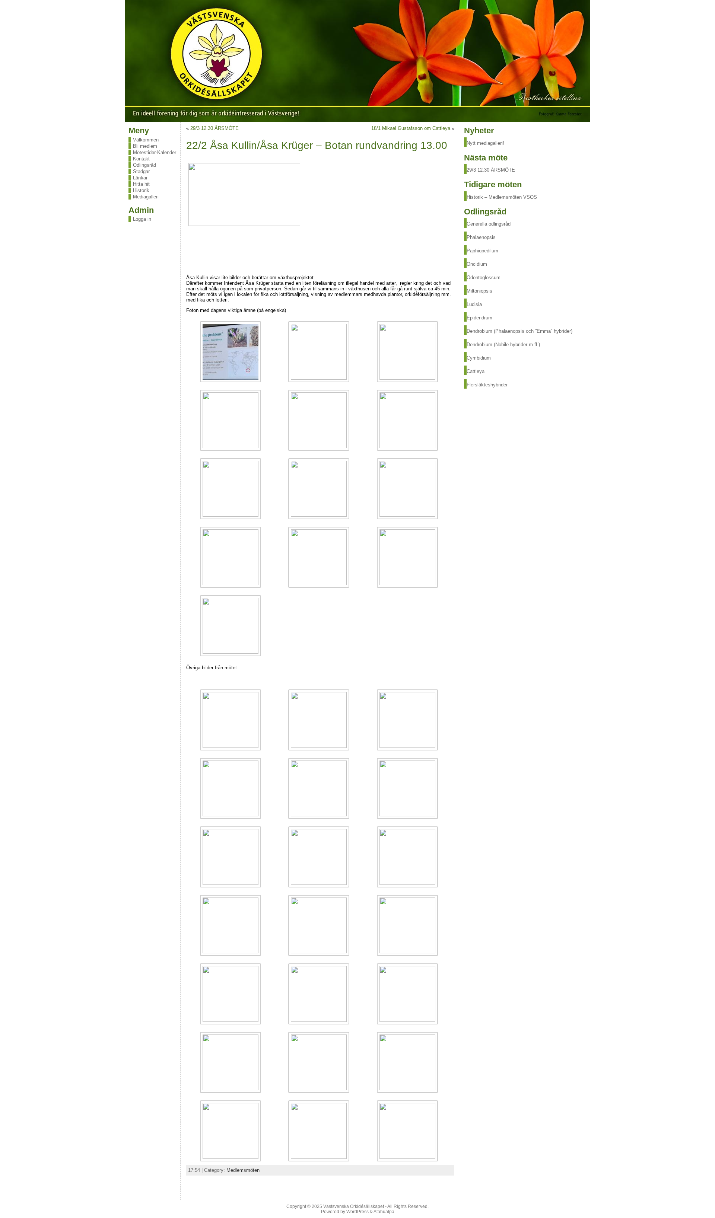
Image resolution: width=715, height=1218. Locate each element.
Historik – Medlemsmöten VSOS (502, 197)
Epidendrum (479, 318)
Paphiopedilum (482, 251)
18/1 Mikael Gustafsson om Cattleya (410, 128)
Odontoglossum (483, 277)
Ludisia (474, 304)
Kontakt (141, 159)
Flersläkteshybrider (487, 385)
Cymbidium (479, 358)
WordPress (357, 1211)
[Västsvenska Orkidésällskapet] (357, 61)
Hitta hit (141, 184)
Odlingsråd (144, 165)
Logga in (142, 219)
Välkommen (146, 140)
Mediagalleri (146, 197)
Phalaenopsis (481, 237)
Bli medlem (145, 146)
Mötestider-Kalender (154, 152)
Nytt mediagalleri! (485, 143)
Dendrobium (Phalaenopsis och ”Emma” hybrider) (519, 331)
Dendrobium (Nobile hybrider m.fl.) (503, 344)
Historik (141, 190)
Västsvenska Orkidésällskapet (353, 1206)
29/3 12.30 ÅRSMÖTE (214, 128)
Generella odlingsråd (489, 224)
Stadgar (141, 171)
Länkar (140, 178)
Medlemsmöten (243, 1170)
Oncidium (477, 264)
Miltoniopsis (479, 291)
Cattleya (475, 371)
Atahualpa (384, 1211)
